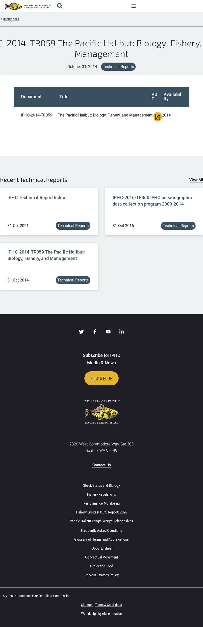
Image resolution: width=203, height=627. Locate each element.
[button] (59, 6)
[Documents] (1, 19)
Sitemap (87, 605)
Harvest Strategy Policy (101, 575)
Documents (11, 19)
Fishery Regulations (101, 494)
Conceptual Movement (101, 557)
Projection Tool (101, 566)
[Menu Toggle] (133, 5)
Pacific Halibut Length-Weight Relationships (101, 521)
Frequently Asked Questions (101, 530)
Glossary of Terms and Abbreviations (101, 539)
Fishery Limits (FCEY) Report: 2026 (101, 512)
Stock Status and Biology (101, 485)
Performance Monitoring (101, 503)
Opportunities (101, 548)
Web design (89, 614)
